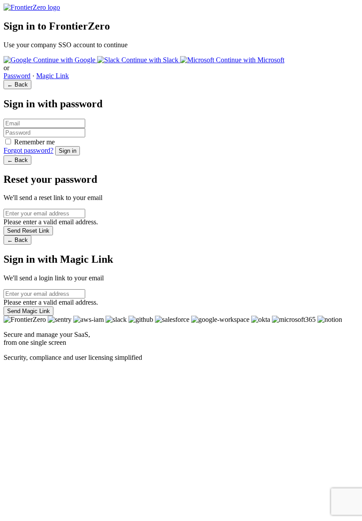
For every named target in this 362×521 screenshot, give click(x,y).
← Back (17, 84)
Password (17, 75)
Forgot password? (28, 150)
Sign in (67, 150)
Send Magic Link (28, 311)
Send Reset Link (28, 230)
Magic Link (52, 75)
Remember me (34, 142)
